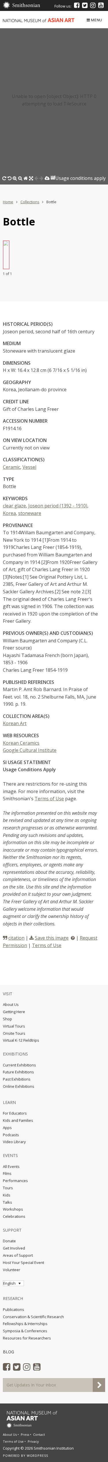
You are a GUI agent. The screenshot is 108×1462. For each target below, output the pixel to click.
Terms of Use (49, 798)
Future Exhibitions (18, 1072)
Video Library (14, 1141)
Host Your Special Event (23, 1262)
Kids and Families (18, 1120)
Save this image (52, 938)
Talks (7, 1202)
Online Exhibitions (18, 1086)
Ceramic (11, 467)
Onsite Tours (14, 1033)
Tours (8, 1187)
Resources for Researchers (27, 1338)
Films (7, 1173)
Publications (13, 1309)
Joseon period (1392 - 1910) (57, 506)
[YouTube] (101, 5)
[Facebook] (76, 5)
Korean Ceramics (21, 743)
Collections (29, 201)
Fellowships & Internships (25, 1323)
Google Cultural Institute (29, 750)
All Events (11, 1166)
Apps (7, 1127)
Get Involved (14, 1248)
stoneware (29, 513)
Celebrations (14, 1216)
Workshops (13, 1209)
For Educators (15, 1113)
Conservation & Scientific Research (33, 1316)
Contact (39, 1434)
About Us (11, 1004)
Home (8, 201)
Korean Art (14, 723)
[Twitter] (85, 5)
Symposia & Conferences (25, 1330)
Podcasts (11, 1134)
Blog (8, 1351)
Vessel (29, 467)
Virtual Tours (14, 1026)
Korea (9, 513)
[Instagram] (93, 5)
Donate (9, 1240)
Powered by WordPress (25, 1455)
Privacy (33, 1441)
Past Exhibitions (17, 1079)
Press (25, 1434)
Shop (7, 1018)
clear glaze (14, 506)
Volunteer (11, 1269)
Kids (6, 1195)
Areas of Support (18, 1255)
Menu (96, 19)
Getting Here (14, 1011)
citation (16, 938)
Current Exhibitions (19, 1065)
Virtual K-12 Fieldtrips (21, 1040)
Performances (15, 1180)
